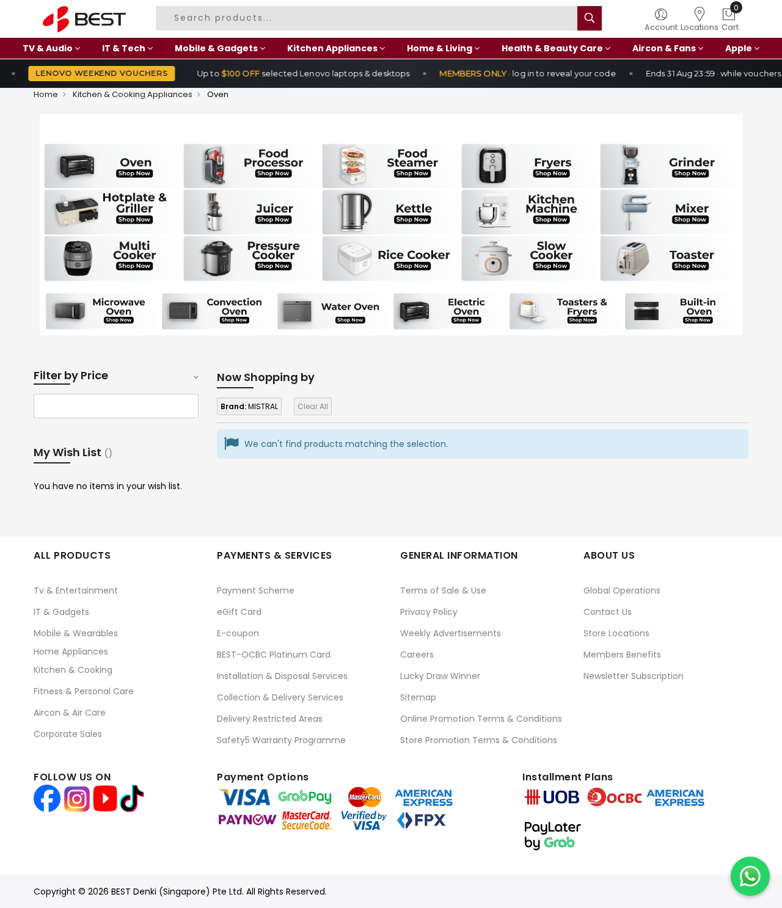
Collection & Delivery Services (280, 697)
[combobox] (372, 18)
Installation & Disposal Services (282, 676)
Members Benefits (622, 654)
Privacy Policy (429, 612)
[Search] (589, 18)
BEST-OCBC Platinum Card (274, 654)
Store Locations (616, 633)
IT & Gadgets (61, 612)
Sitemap (418, 697)
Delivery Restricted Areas (270, 719)
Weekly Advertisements (450, 633)
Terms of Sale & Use (443, 590)
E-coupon (238, 633)
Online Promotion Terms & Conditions (481, 719)
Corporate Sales (68, 734)
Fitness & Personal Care (84, 691)
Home (46, 94)
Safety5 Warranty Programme (281, 740)
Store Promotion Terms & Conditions (478, 740)
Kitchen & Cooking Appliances (132, 94)
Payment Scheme (255, 590)
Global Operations (621, 590)
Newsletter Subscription (633, 676)
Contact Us (607, 612)
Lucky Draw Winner (440, 676)
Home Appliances (71, 651)
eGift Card (239, 612)
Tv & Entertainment (76, 590)
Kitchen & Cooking (73, 670)
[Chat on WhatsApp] (750, 876)
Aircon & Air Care (70, 712)
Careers (417, 654)
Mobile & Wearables (76, 633)
